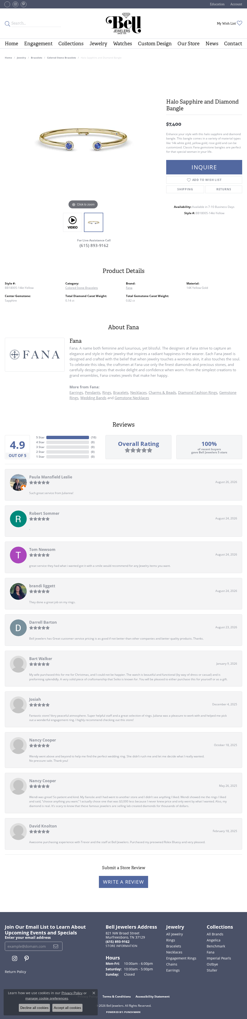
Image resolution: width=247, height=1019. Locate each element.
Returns (223, 189)
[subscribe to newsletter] (55, 946)
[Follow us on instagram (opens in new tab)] (15, 4)
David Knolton (43, 826)
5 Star (40, 437)
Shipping (185, 189)
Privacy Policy (72, 993)
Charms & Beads (162, 392)
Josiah (35, 699)
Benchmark (216, 946)
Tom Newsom (42, 549)
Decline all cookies (34, 1008)
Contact (233, 43)
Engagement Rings (181, 958)
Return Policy (15, 971)
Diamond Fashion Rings (197, 392)
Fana (129, 288)
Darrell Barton (43, 622)
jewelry (21, 57)
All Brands (215, 934)
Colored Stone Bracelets (61, 57)
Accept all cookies (67, 1008)
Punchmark (132, 1012)
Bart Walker (40, 658)
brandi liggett (42, 586)
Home (11, 43)
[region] (83, 138)
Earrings (76, 392)
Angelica (213, 940)
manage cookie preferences (46, 998)
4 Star (40, 442)
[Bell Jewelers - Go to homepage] (123, 23)
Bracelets (36, 57)
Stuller (212, 970)
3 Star (40, 447)
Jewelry (98, 43)
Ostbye (212, 964)
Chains (171, 964)
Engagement (38, 43)
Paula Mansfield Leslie (50, 477)
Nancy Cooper (42, 740)
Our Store (188, 43)
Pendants (92, 392)
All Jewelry (174, 934)
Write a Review (123, 882)
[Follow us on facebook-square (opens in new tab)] (7, 4)
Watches (122, 43)
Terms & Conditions (117, 996)
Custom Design (155, 43)
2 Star (40, 452)
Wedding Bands (93, 397)
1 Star (40, 457)
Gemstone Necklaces (132, 397)
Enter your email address (28, 937)
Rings (106, 392)
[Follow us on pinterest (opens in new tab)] (24, 4)
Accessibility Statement (153, 996)
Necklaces (138, 392)
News (212, 43)
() (93, 437)
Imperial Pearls (219, 958)
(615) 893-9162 (94, 245)
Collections (70, 43)
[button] (217, 4)
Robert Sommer (44, 513)
